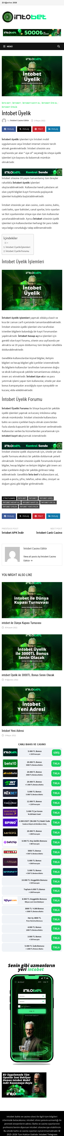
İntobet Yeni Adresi (13, 731)
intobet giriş (46, 498)
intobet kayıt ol (31, 103)
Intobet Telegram (48, 1134)
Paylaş (10, 129)
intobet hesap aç (11, 502)
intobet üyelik (9, 107)
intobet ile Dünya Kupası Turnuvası (21, 623)
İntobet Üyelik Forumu (17, 251)
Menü (9, 46)
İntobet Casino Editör (19, 120)
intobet (16, 103)
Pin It (40, 129)
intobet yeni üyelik (29, 506)
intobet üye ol (49, 103)
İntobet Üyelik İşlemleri (18, 247)
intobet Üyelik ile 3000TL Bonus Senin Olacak (28, 675)
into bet (6, 103)
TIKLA (56, 763)
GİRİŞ (56, 752)
